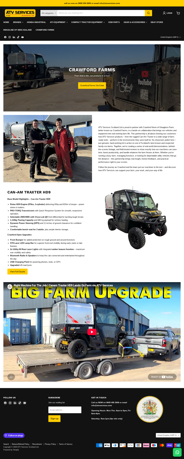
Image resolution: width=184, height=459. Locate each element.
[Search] (148, 13)
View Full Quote (17, 271)
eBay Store (157, 22)
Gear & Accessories (135, 22)
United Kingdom (169, 37)
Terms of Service (65, 444)
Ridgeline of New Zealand (17, 30)
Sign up (54, 418)
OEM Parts (113, 22)
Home (6, 22)
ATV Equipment (58, 22)
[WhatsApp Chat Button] (177, 452)
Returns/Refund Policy (20, 444)
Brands (17, 22)
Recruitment (37, 444)
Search (6, 444)
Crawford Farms (45, 30)
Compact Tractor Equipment (87, 22)
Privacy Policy (50, 444)
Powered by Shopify (11, 450)
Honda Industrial (36, 22)
